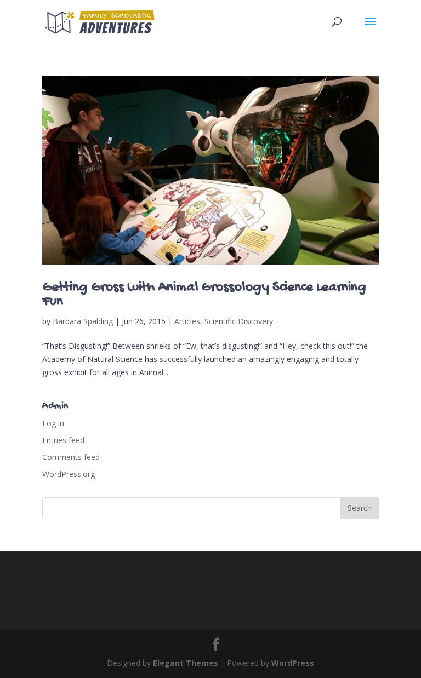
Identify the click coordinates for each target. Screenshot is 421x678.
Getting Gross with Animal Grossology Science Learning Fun (204, 295)
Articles (187, 321)
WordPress (292, 663)
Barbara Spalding (83, 321)
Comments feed (71, 457)
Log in (53, 423)
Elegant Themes (185, 663)
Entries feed (63, 440)
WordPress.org (68, 474)
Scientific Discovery (238, 321)
